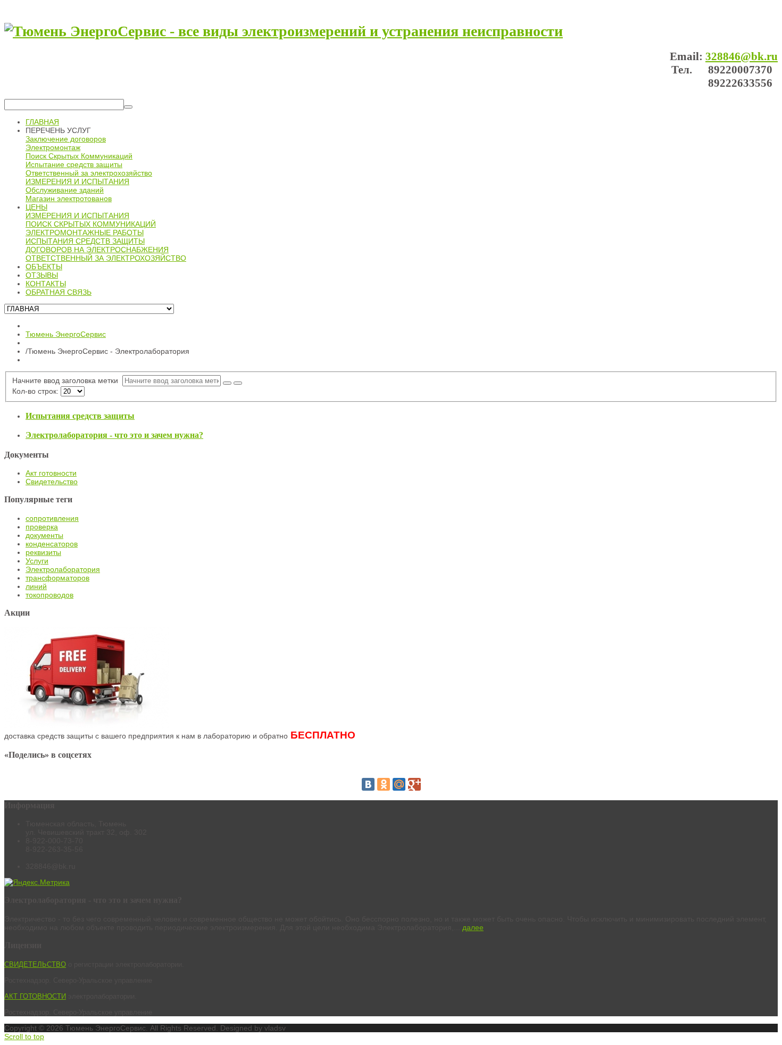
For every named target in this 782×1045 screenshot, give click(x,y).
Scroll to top (24, 1036)
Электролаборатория (63, 569)
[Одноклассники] (383, 784)
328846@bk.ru (741, 56)
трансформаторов (57, 578)
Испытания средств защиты (80, 416)
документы (44, 535)
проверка (42, 526)
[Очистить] (238, 383)
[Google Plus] (414, 784)
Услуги (37, 561)
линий (36, 586)
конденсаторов (52, 544)
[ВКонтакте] (368, 784)
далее (473, 927)
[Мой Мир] (399, 784)
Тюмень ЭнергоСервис (66, 334)
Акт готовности (51, 473)
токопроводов (49, 595)
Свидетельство (52, 481)
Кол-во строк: (36, 391)
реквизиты (43, 552)
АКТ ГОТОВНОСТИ (35, 996)
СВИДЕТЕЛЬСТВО (35, 964)
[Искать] (128, 107)
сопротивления (52, 518)
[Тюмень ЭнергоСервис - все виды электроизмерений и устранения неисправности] (283, 31)
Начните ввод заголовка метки (67, 380)
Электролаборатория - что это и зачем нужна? (114, 435)
